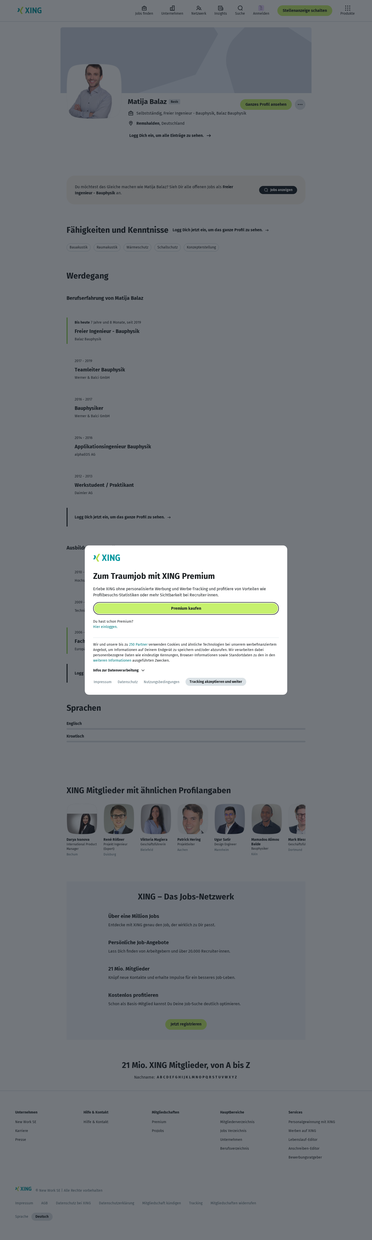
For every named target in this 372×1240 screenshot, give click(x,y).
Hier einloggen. (105, 627)
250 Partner (138, 644)
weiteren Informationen (112, 660)
